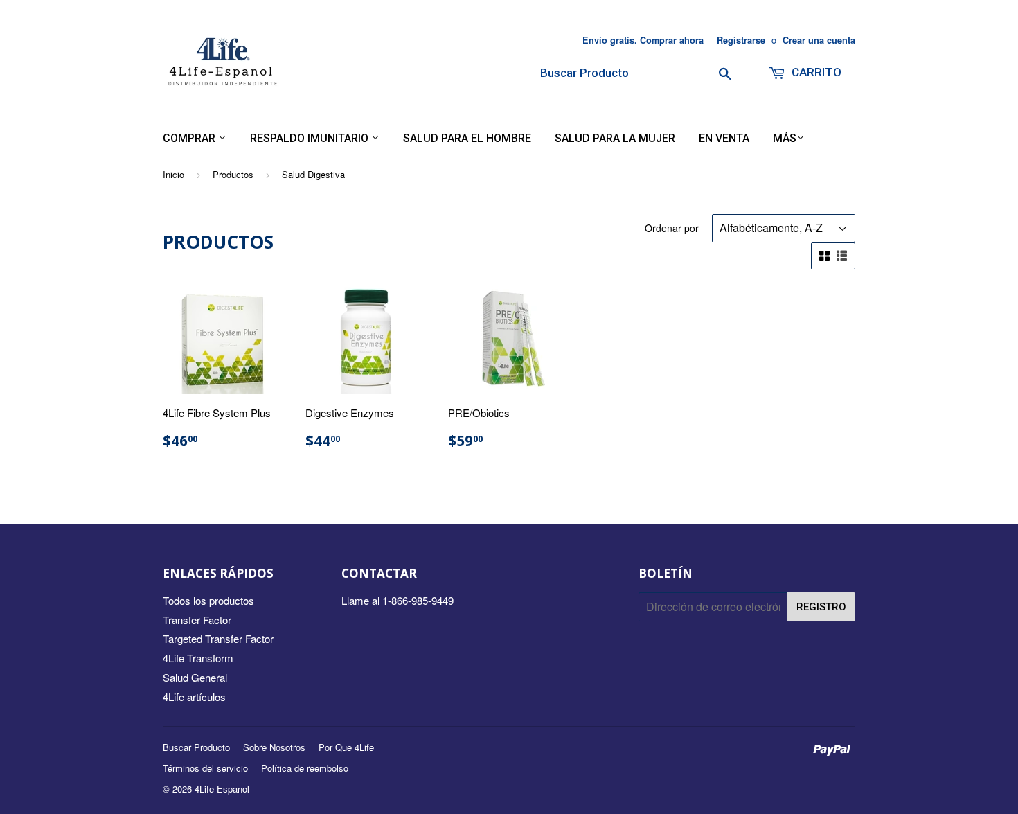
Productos (233, 174)
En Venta (724, 138)
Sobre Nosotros (274, 747)
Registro (821, 607)
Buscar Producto (196, 747)
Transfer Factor (197, 619)
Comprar (190, 138)
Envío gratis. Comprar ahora (643, 40)
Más (784, 138)
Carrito (815, 72)
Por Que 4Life (346, 747)
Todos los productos (208, 600)
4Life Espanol (222, 788)
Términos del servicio (205, 768)
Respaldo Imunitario (310, 138)
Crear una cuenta (819, 40)
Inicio (173, 174)
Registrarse (741, 40)
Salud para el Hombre (467, 138)
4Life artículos (194, 696)
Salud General (195, 677)
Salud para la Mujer (615, 138)
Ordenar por (672, 228)
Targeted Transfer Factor (218, 638)
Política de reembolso (304, 768)
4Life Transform (198, 658)
